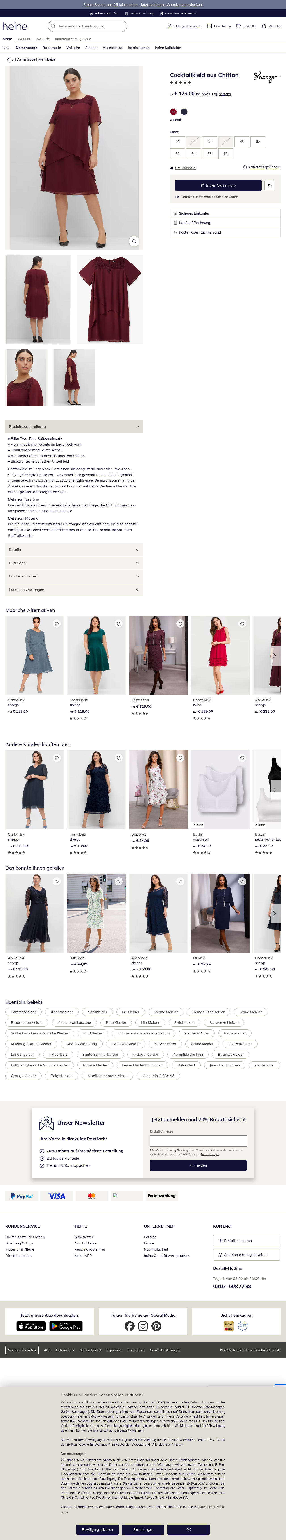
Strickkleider (184, 1022)
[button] (7, 59)
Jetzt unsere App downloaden (49, 1315)
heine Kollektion (168, 47)
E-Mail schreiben (235, 1241)
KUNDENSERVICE (22, 1226)
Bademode (52, 47)
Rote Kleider (116, 1022)
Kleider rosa (264, 1065)
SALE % (43, 38)
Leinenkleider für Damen (142, 1065)
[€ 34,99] (158, 789)
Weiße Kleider (166, 1012)
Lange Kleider (22, 1054)
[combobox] (97, 26)
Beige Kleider (62, 1075)
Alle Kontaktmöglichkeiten (245, 1254)
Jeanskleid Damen (225, 1065)
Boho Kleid (186, 1065)
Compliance (136, 1350)
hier (169, 1426)
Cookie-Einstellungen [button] (165, 1350)
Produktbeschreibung (27, 426)
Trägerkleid (58, 1054)
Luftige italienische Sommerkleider (39, 1065)
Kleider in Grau (197, 1033)
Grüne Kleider (202, 1043)
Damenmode (26, 47)
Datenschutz (65, 1350)
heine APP (83, 1255)
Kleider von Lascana (74, 1022)
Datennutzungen (202, 1402)
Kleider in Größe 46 (158, 1075)
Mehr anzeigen (210, 1154)
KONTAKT (222, 1226)
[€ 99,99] (96, 913)
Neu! (6, 47)
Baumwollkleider (126, 1043)
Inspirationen (139, 47)
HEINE (81, 1226)
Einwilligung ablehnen (97, 1530)
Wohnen (24, 38)
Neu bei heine (86, 1243)
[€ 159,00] (220, 655)
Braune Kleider (95, 1065)
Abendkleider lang (81, 1043)
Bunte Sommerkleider (100, 1054)
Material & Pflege (19, 1249)
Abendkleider (47, 59)
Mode (7, 38)
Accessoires (113, 47)
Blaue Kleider (235, 1033)
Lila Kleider (150, 1022)
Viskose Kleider (145, 1054)
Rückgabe (17, 563)
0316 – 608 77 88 (232, 1286)
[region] (143, 1463)
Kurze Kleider (165, 1043)
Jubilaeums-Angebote (73, 38)
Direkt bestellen (18, 1255)
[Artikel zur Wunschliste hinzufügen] (269, 185)
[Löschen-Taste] (122, 26)
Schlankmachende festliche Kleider (40, 1033)
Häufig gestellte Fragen (25, 1237)
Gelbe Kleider (250, 1012)
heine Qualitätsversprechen (167, 1255)
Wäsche (73, 47)
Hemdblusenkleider (208, 1012)
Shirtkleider (93, 1033)
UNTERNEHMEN (159, 1226)
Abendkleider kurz (188, 1054)
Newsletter (84, 1237)
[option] (173, 111)
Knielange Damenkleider (31, 1043)
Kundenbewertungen (26, 589)
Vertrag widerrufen (22, 1350)
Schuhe (91, 47)
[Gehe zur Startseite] (15, 26)
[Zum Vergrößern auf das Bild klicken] (134, 241)
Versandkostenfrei (90, 1249)
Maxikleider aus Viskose (108, 1075)
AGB (47, 1350)
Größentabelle (185, 168)
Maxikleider (97, 1012)
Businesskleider (231, 1054)
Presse (149, 1243)
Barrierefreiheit (90, 1350)
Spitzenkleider (240, 1043)
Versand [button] (225, 94)
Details (15, 549)
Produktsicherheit (23, 576)
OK (188, 1530)
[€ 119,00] (34, 655)
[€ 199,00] (96, 789)
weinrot (175, 120)
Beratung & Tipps (20, 1243)
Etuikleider (130, 1012)
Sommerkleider (23, 1012)
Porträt (150, 1237)
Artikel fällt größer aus (264, 167)
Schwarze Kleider (224, 1022)
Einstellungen (143, 1530)
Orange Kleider (23, 1075)
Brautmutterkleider (27, 1022)
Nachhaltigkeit (156, 1249)
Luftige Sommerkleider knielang (143, 1033)
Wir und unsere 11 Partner (80, 1402)
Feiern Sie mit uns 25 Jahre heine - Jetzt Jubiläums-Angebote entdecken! (143, 4)
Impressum (114, 1350)
